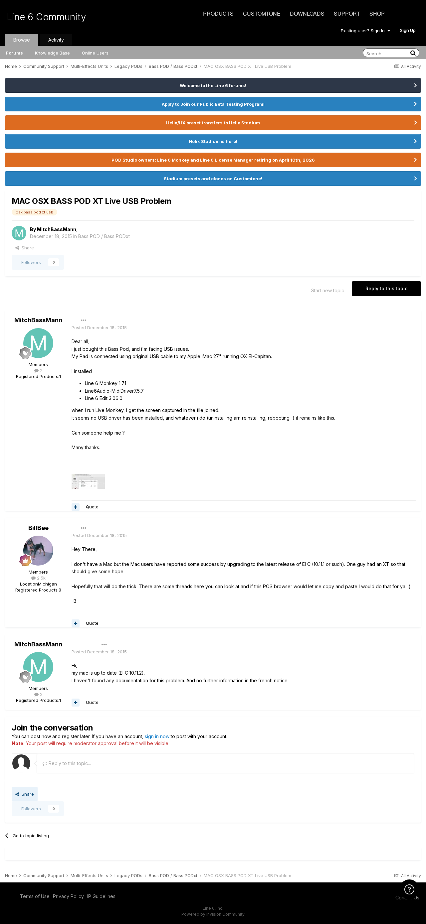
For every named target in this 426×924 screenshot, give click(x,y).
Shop (377, 13)
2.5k (41, 578)
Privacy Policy (68, 896)
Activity (56, 40)
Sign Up (408, 30)
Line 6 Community (46, 17)
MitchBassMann (56, 229)
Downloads (307, 13)
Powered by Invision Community (213, 914)
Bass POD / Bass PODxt (104, 236)
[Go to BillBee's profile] (38, 551)
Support (347, 13)
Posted (99, 327)
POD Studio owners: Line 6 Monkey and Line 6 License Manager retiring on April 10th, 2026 (213, 160)
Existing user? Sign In (364, 30)
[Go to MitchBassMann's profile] (19, 233)
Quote (92, 506)
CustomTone (262, 13)
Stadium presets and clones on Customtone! (213, 178)
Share (26, 247)
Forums (14, 53)
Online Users (95, 53)
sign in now (157, 736)
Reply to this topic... (69, 763)
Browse (21, 40)
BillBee (38, 527)
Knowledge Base (52, 53)
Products (218, 13)
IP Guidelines (101, 896)
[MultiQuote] (76, 507)
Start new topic (327, 290)
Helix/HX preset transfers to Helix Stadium (213, 122)
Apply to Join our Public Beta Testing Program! (213, 104)
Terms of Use (35, 896)
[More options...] (83, 321)
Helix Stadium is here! (213, 141)
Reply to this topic (386, 288)
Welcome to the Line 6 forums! (213, 85)
